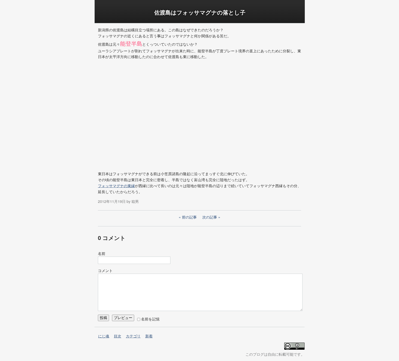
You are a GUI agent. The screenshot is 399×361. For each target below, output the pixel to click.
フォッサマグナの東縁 (116, 185)
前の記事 (189, 217)
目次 (117, 336)
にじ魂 (103, 336)
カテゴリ (133, 336)
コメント (105, 270)
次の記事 (209, 217)
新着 (149, 336)
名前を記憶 (150, 319)
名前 (101, 253)
